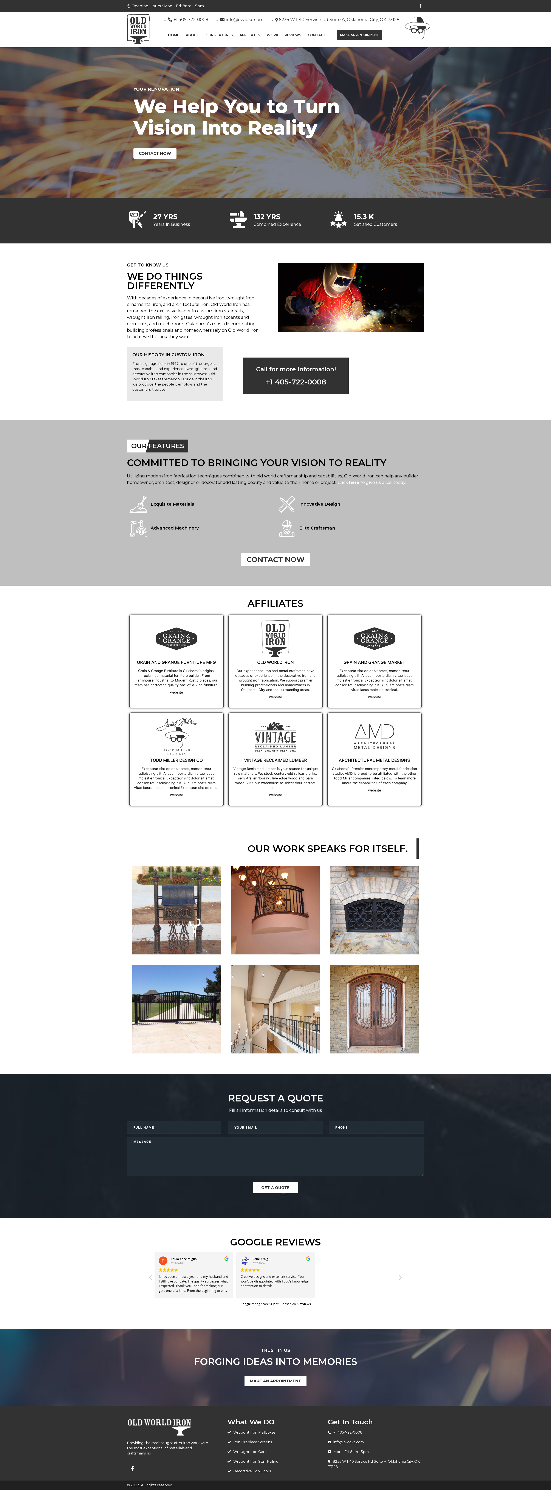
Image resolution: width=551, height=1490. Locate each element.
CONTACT (317, 35)
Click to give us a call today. (372, 482)
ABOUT (192, 35)
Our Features (219, 35)
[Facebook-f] (420, 6)
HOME (173, 35)
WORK (272, 35)
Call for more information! (296, 369)
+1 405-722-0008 (296, 381)
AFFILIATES (250, 35)
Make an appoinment (359, 35)
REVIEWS (293, 35)
